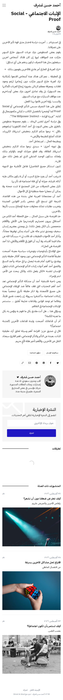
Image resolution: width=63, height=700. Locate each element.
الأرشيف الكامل (35, 690)
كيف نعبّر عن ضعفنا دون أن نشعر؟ (42, 498)
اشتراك (25, 690)
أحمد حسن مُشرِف (47, 5)
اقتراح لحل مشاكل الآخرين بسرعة (43, 562)
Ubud (23, 694)
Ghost (15, 694)
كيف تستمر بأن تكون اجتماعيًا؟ (44, 626)
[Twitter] (18, 377)
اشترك (31, 433)
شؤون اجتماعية (35, 352)
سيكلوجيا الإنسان (52, 352)
